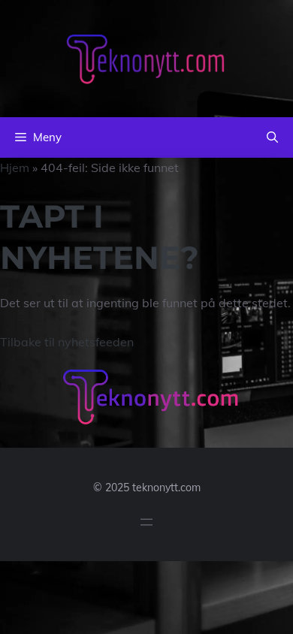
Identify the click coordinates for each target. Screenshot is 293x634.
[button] (272, 137)
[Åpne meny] (146, 522)
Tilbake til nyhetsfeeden (67, 341)
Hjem (14, 167)
